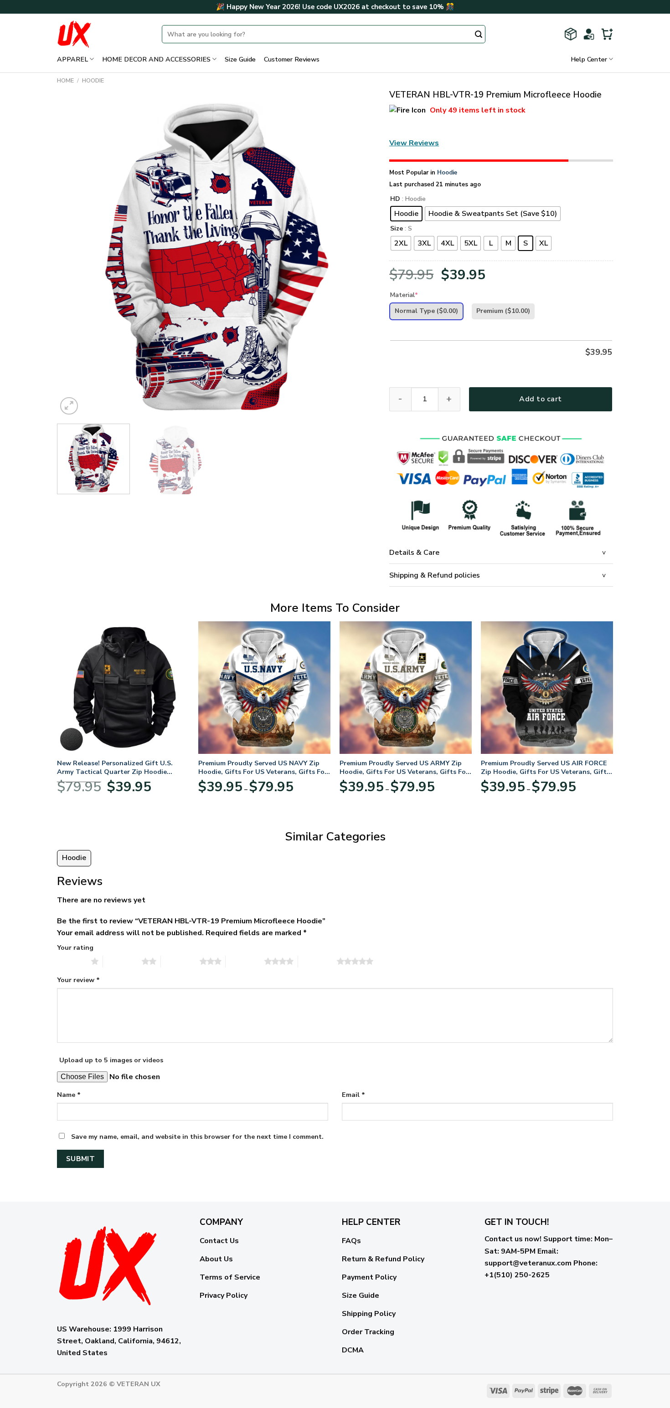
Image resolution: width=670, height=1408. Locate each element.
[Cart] (607, 34)
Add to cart (540, 399)
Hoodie (93, 81)
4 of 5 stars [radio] (245, 961)
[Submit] (478, 35)
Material (404, 295)
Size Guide (240, 59)
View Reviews (414, 143)
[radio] (406, 213)
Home (65, 81)
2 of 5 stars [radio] (122, 961)
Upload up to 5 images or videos (111, 1060)
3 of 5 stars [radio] (180, 961)
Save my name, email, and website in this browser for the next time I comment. (197, 1136)
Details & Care (414, 553)
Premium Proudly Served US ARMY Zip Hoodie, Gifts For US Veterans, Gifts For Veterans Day (404, 767)
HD (395, 199)
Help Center (589, 59)
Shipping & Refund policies (434, 575)
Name (69, 1094)
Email (353, 1094)
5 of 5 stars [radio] (317, 961)
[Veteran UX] (102, 34)
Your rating (75, 947)
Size (396, 228)
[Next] (358, 258)
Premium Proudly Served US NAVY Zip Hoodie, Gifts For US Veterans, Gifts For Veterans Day (262, 767)
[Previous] (75, 258)
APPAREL (72, 59)
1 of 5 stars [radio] (71, 961)
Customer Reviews (292, 59)
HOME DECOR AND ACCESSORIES (156, 59)
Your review (78, 979)
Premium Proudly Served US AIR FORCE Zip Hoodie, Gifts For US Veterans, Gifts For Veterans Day (545, 767)
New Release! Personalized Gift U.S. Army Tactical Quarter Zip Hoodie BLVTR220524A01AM (115, 767)
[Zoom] (69, 406)
